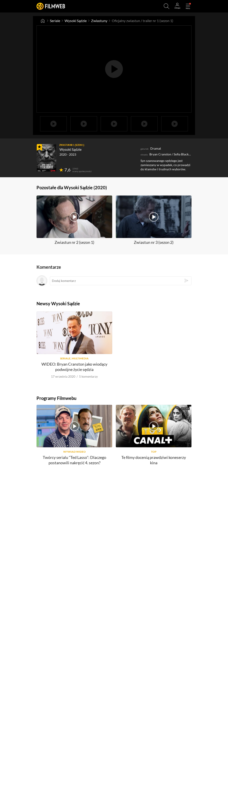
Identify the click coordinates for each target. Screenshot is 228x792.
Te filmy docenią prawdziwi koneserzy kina (153, 460)
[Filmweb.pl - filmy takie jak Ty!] (51, 6)
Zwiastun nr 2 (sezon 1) (74, 242)
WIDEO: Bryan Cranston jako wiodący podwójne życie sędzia (74, 367)
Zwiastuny (99, 20)
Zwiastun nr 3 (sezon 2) (153, 242)
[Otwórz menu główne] (187, 6)
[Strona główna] (42, 20)
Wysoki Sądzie (76, 20)
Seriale (55, 20)
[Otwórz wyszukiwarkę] (166, 6)
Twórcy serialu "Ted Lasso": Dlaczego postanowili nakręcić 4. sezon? (74, 460)
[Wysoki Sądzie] (46, 158)
